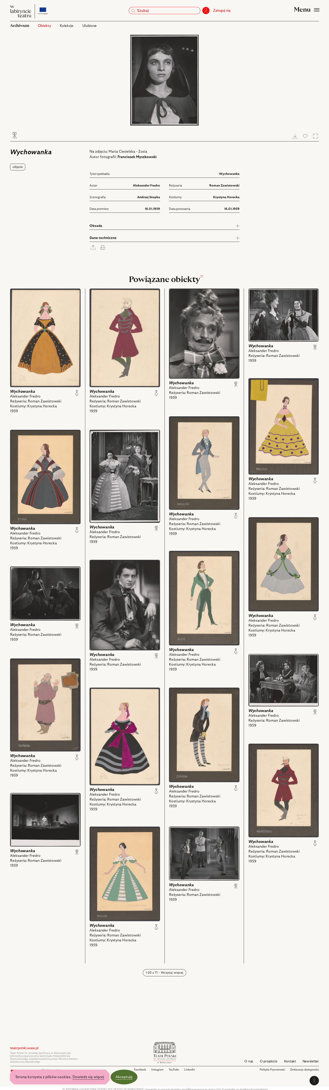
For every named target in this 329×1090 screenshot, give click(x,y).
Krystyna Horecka (226, 197)
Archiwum (19, 26)
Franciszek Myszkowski (137, 157)
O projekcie (268, 1061)
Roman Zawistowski (224, 185)
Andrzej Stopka (148, 197)
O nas (248, 1061)
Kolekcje (66, 26)
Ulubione (89, 26)
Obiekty (44, 26)
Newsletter (311, 1061)
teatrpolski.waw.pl (24, 1048)
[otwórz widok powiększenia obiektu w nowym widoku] (164, 80)
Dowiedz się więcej (88, 1077)
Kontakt (290, 1061)
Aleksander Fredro (146, 185)
